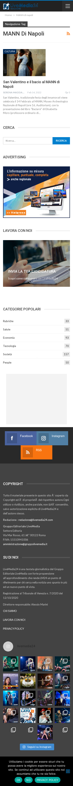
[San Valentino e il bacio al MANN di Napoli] (24, 62)
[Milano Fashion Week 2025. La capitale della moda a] (62, 732)
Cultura (9, 51)
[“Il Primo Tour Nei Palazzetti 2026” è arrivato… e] (62, 681)
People (7, 362)
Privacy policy (48, 780)
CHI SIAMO (10, 611)
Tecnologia (9, 346)
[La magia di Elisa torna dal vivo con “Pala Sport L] (45, 681)
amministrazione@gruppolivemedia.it (25, 544)
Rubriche (8, 321)
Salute (6, 329)
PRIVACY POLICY (13, 628)
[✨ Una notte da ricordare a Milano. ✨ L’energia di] (27, 732)
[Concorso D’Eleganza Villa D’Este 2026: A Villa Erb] (27, 681)
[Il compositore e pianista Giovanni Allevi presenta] (27, 698)
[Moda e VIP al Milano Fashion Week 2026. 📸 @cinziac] (45, 715)
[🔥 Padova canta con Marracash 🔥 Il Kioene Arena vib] (62, 715)
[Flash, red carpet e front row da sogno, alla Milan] (10, 715)
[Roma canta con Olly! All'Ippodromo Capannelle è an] (45, 663)
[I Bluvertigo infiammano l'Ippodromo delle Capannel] (10, 663)
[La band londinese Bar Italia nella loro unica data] (45, 698)
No (28, 780)
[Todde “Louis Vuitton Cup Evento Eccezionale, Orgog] (10, 681)
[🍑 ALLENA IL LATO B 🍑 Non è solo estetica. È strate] (27, 715)
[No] (68, 771)
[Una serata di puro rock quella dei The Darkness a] (27, 663)
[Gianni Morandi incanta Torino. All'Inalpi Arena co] (10, 698)
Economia (9, 337)
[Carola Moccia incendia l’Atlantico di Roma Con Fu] (10, 732)
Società (7, 354)
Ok (18, 780)
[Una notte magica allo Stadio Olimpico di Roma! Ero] (62, 663)
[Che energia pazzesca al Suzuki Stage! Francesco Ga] (62, 698)
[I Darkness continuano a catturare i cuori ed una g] (45, 732)
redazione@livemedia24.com (35, 519)
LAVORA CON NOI (14, 619)
